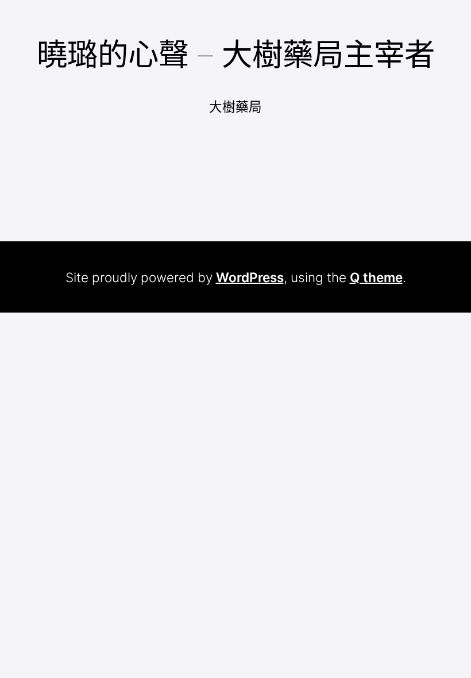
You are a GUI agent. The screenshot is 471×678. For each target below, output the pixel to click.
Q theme (376, 277)
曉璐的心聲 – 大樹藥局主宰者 (236, 54)
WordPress (250, 277)
